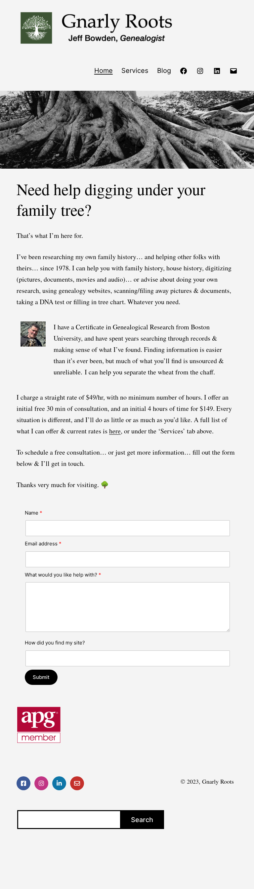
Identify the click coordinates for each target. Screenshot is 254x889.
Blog (164, 71)
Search (142, 820)
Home (103, 71)
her (113, 430)
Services (134, 71)
